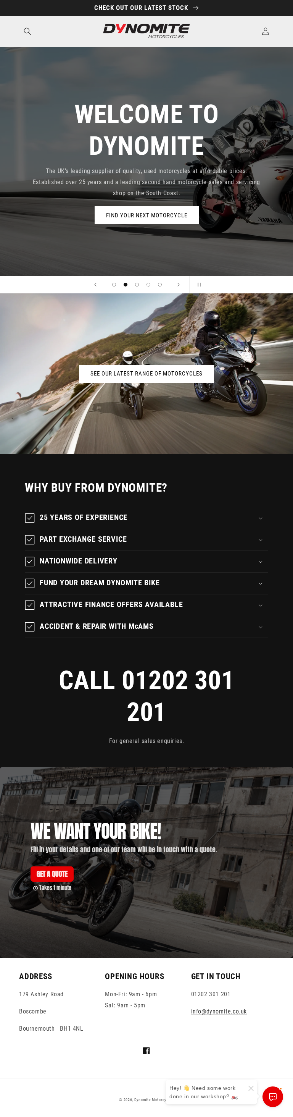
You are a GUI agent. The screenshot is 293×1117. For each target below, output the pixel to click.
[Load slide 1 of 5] (114, 284)
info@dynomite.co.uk (219, 1011)
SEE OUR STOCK (146, 232)
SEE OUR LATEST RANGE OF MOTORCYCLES (146, 373)
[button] (27, 31)
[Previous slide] (95, 284)
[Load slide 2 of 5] (125, 284)
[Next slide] (178, 284)
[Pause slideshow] (197, 284)
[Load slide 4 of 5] (148, 284)
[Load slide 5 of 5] (160, 284)
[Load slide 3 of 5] (137, 284)
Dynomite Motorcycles (154, 1100)
